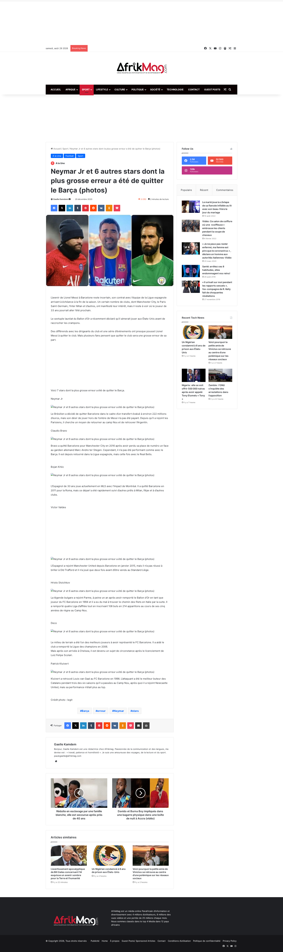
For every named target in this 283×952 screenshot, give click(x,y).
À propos (114, 941)
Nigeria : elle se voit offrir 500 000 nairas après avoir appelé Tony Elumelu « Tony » (193, 392)
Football (70, 156)
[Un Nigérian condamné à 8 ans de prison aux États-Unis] (110, 855)
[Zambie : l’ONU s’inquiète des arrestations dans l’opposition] (220, 375)
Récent (204, 190)
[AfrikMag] (141, 68)
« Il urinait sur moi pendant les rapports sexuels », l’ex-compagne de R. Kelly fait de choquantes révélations (217, 289)
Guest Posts (212, 89)
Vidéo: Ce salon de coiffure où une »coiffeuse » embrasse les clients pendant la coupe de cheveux (217, 228)
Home (105, 941)
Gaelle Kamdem (60, 199)
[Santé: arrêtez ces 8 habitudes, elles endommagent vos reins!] (191, 271)
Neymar (119, 710)
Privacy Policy (229, 941)
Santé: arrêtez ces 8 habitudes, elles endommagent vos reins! (216, 270)
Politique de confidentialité (206, 941)
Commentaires (224, 190)
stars (135, 710)
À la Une (57, 156)
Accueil (56, 89)
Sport (86, 89)
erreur (101, 710)
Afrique (70, 89)
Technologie (175, 89)
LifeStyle (102, 89)
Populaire (186, 190)
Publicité (95, 941)
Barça (85, 710)
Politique (138, 89)
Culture (119, 89)
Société (155, 89)
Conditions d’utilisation (179, 941)
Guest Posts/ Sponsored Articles (138, 941)
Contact (194, 89)
